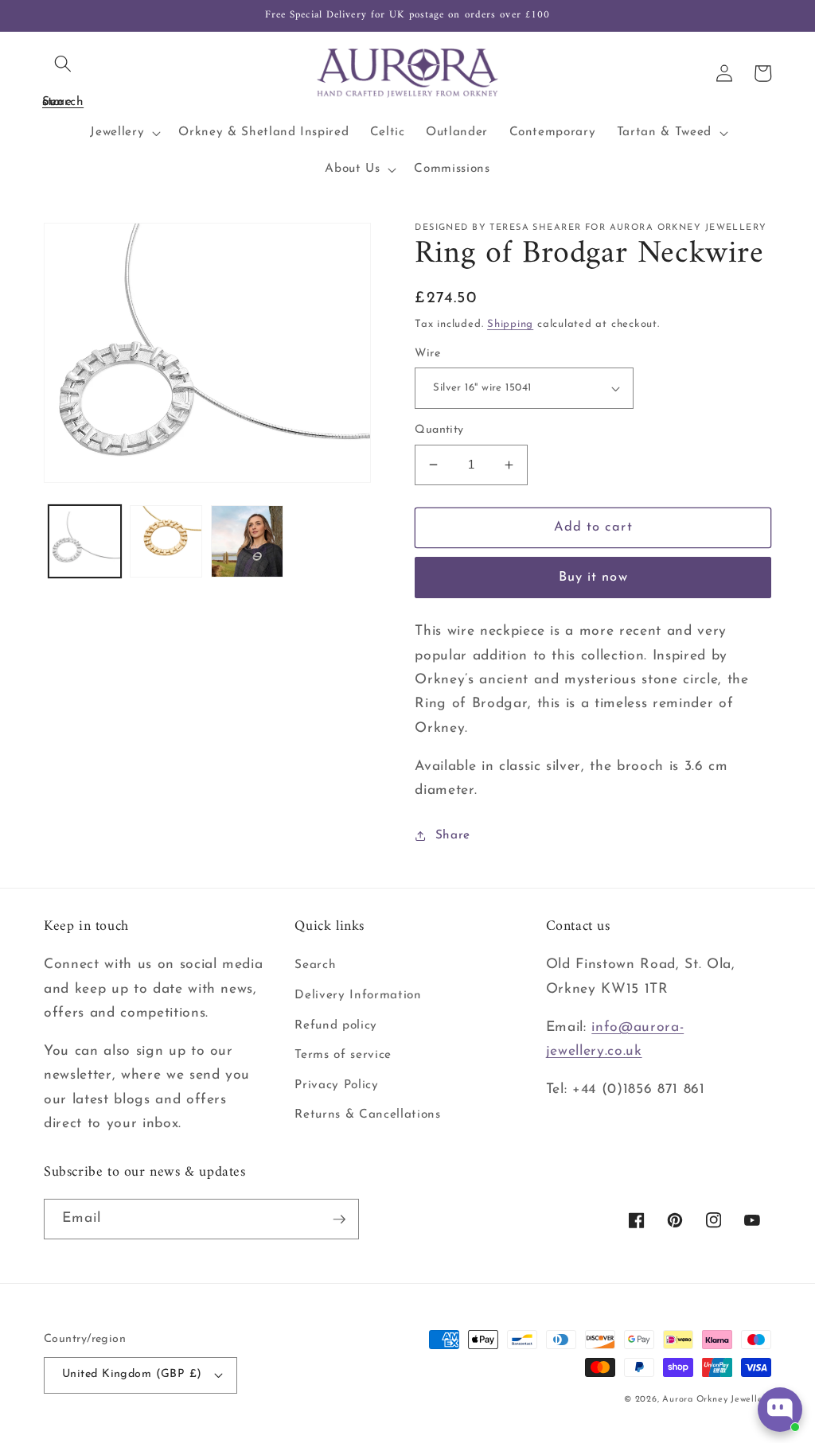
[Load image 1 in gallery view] (85, 541)
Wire (427, 354)
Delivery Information (357, 995)
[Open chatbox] (780, 1409)
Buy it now (593, 577)
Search (315, 965)
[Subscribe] (339, 1219)
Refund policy (335, 1025)
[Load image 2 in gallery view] (166, 541)
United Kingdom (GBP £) (132, 1374)
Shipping (510, 324)
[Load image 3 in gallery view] (247, 541)
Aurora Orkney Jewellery (716, 1399)
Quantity (439, 430)
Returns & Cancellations (367, 1114)
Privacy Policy (336, 1085)
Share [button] (452, 835)
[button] (63, 64)
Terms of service (343, 1054)
